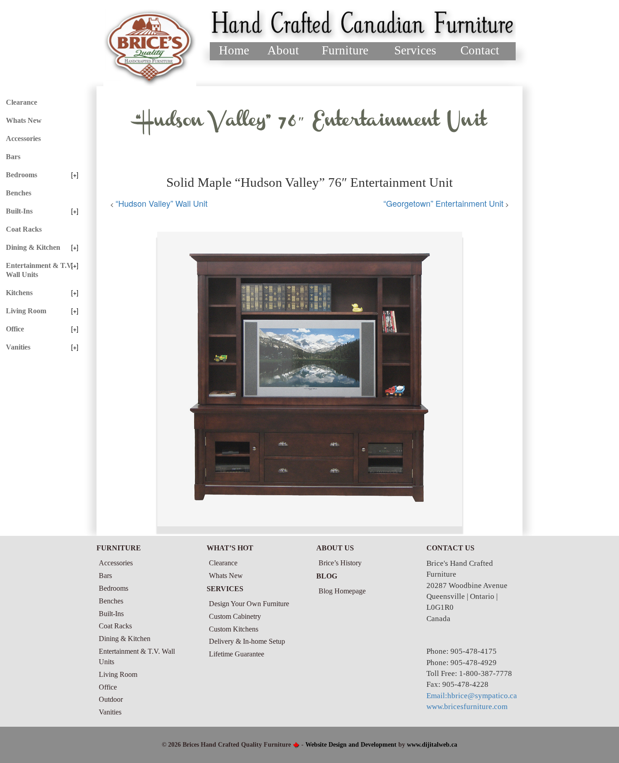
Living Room (26, 311)
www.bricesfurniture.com (467, 706)
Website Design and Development (351, 744)
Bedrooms (21, 175)
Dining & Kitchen (33, 247)
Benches (18, 193)
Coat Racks (24, 229)
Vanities (18, 347)
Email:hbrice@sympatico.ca (471, 695)
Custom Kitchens (233, 629)
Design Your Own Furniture (249, 603)
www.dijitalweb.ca (432, 744)
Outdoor (111, 699)
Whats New (24, 120)
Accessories (23, 138)
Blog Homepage (342, 591)
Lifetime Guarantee (236, 654)
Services (415, 50)
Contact (479, 50)
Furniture (345, 50)
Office (15, 329)
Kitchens (19, 292)
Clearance (21, 102)
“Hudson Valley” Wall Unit (162, 203)
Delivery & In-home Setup (247, 641)
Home (234, 50)
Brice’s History (340, 563)
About (283, 50)
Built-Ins (19, 211)
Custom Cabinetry (235, 616)
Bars (13, 156)
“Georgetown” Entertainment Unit (443, 203)
